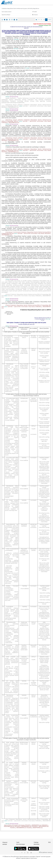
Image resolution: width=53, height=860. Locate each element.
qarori (21, 106)
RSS (49, 842)
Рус (39, 19)
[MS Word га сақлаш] (14, 19)
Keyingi (7, 109)
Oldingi (7, 96)
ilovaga (27, 68)
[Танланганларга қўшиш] (2, 19)
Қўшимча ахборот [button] (6, 14)
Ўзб (44, 19)
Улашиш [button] (36, 14)
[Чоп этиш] (17, 19)
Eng (41, 19)
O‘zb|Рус (49, 19)
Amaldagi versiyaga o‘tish (45, 25)
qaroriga (16, 39)
